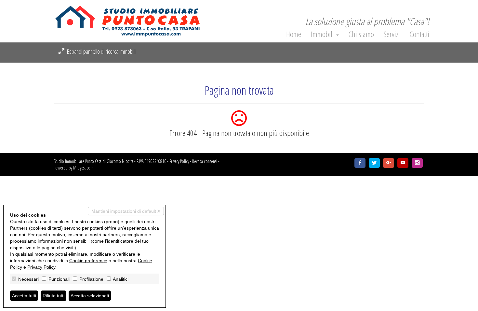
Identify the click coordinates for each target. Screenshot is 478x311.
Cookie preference (88, 260)
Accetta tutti (24, 295)
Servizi (392, 34)
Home (293, 34)
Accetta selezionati (90, 295)
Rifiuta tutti (53, 295)
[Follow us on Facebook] (359, 163)
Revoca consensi (204, 161)
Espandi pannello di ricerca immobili (101, 51)
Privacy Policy (179, 161)
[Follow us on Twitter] (374, 163)
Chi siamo (361, 34)
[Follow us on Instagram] (417, 163)
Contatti (419, 34)
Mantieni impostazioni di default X (125, 211)
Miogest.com (83, 168)
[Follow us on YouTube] (402, 163)
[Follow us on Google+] (388, 163)
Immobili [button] (323, 34)
